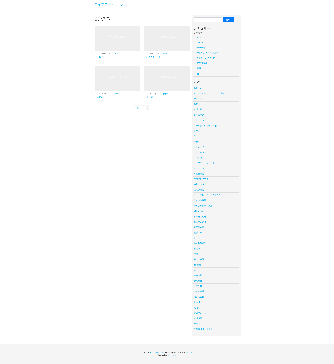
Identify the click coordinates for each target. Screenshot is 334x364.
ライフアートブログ (109, 4)
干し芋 (149, 97)
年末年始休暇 (200, 243)
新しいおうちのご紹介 (207, 53)
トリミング (199, 147)
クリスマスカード (202, 120)
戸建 (196, 254)
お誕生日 (198, 109)
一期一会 (201, 47)
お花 (196, 104)
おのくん (198, 88)
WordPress (172, 355)
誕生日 (197, 302)
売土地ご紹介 (200, 222)
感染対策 (198, 249)
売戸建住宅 (199, 227)
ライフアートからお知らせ (206, 163)
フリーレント (200, 152)
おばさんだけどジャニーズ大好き (209, 93)
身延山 (197, 323)
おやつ (115, 54)
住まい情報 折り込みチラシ (207, 195)
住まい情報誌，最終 (203, 206)
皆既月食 (198, 281)
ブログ (200, 42)
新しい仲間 (199, 259)
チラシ (197, 141)
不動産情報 (199, 174)
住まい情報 (199, 190)
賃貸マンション (201, 313)
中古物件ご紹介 (201, 179)
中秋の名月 (199, 184)
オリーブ (198, 99)
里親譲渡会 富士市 (203, 329)
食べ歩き (201, 74)
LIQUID (189, 353)
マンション (199, 158)
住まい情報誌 (200, 200)
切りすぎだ (199, 211)
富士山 (197, 238)
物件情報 (198, 275)
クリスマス (199, 115)
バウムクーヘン (153, 57)
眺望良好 (198, 286)
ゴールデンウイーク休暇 (205, 125)
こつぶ (197, 131)
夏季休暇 (198, 232)
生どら (100, 97)
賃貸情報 (198, 318)
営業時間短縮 (200, 216)
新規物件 (198, 265)
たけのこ (198, 136)
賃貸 (196, 307)
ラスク (100, 57)
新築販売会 (202, 63)
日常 (199, 68)
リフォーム (199, 168)
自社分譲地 (199, 291)
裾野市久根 (199, 297)
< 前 (137, 108)
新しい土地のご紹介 (206, 58)
